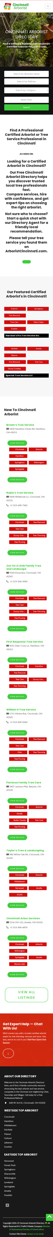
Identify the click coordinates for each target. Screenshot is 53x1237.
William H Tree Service (21, 709)
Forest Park (10, 1165)
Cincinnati (9, 1117)
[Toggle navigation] (48, 6)
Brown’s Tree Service (20, 425)
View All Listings (26, 995)
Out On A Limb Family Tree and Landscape (23, 567)
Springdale (9, 1187)
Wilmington (10, 1178)
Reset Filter (26, 100)
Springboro (9, 1169)
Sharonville (9, 1174)
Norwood (9, 1161)
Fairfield (8, 1130)
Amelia (7, 1191)
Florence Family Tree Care (23, 782)
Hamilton (8, 1121)
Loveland (8, 1182)
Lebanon (8, 1143)
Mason (7, 1134)
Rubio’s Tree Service (19, 492)
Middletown (10, 1125)
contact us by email (35, 1234)
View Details (17, 443)
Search (26, 107)
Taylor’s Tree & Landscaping (25, 850)
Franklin (8, 1195)
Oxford (7, 1138)
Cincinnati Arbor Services (23, 918)
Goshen (8, 1147)
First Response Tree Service (24, 641)
